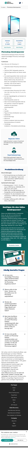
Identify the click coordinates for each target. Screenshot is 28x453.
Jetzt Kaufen (7, 47)
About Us (14, 421)
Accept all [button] (7, 440)
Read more (13, 437)
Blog (14, 423)
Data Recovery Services (14, 410)
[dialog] (14, 438)
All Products (14, 405)
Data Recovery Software (14, 413)
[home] (9, 3)
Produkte (3, 7)
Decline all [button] (20, 440)
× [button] (26, 431)
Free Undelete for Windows (14, 415)
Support (14, 426)
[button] (14, 279)
